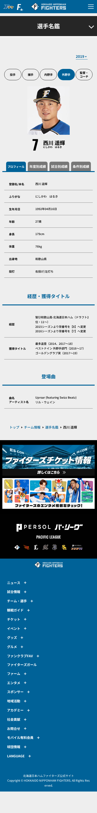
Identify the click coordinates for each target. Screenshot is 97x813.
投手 (13, 74)
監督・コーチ (84, 74)
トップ (14, 427)
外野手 (66, 74)
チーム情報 (32, 427)
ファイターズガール (22, 664)
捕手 (30, 74)
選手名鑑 (51, 427)
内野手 (48, 74)
